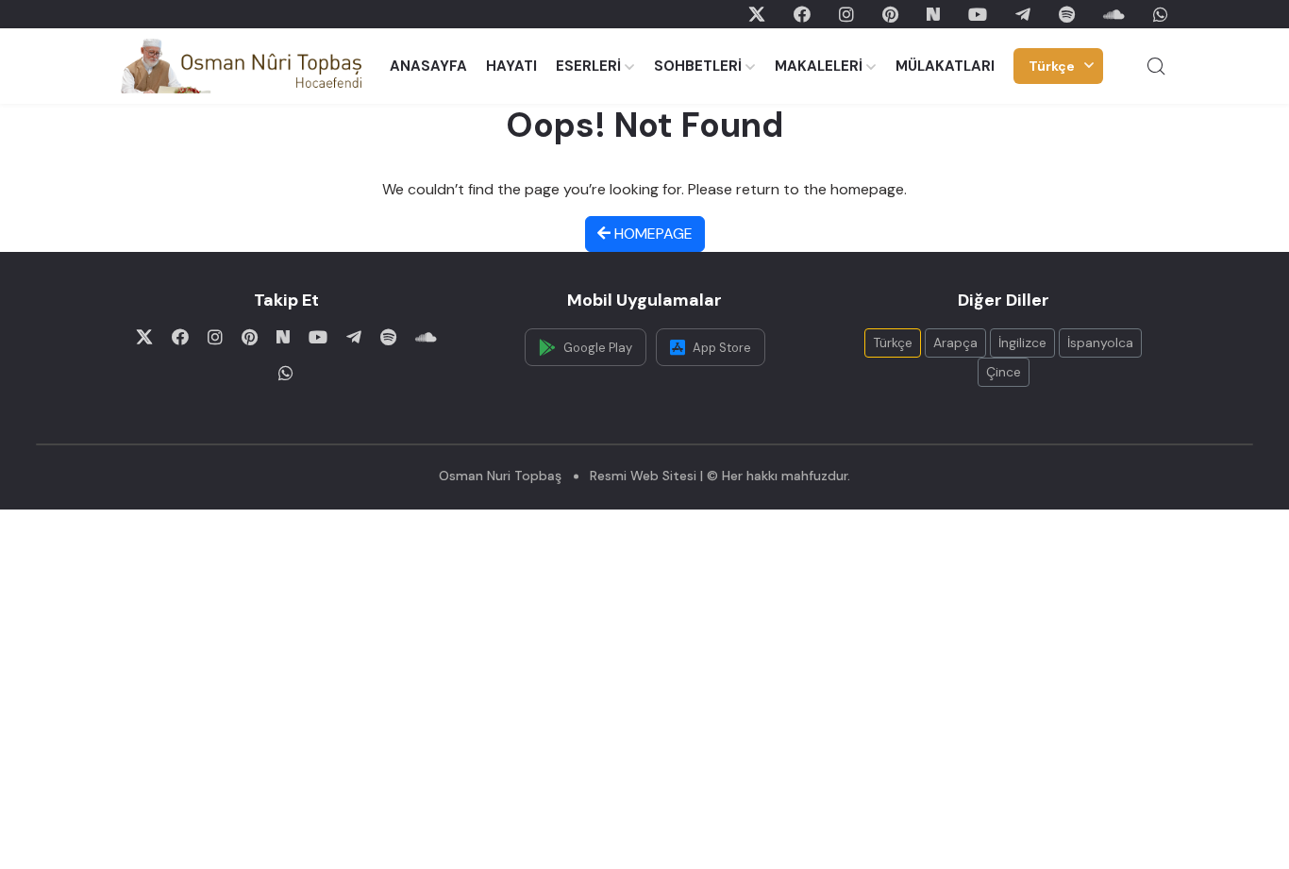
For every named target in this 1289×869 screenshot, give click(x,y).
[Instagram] (846, 14)
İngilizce (1022, 342)
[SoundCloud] (1114, 14)
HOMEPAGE (652, 233)
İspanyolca (1100, 342)
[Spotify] (1067, 14)
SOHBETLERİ (698, 66)
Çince (1003, 371)
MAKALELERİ (818, 66)
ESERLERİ (588, 66)
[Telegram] (1022, 14)
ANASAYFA (428, 66)
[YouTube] (977, 14)
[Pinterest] (890, 14)
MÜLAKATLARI (945, 66)
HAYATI (511, 66)
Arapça (955, 342)
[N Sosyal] (933, 14)
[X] (756, 14)
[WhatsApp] (1160, 14)
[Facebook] (802, 14)
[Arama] (1156, 66)
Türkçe (1052, 66)
